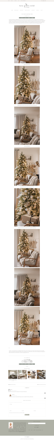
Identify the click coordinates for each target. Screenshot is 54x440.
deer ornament (31, 105)
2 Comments (27, 366)
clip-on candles (30, 227)
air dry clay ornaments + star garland (23, 227)
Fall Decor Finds (31, 379)
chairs (24, 64)
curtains (27, 64)
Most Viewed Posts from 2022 (42, 384)
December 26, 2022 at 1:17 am (13, 390)
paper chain (35, 105)
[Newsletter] (43, 0)
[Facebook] (41, 0)
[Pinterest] (42, 0)
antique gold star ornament (21, 105)
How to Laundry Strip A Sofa (22, 379)
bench (29, 64)
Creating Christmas (13, 384)
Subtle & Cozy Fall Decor (41, 379)
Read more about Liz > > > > (22, 431)
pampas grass (34, 227)
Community (25, 361)
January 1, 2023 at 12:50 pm (14, 395)
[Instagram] (44, 0)
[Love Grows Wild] (27, 5)
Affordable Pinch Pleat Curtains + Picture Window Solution (13, 380)
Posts (25, 360)
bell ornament (27, 105)
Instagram (31, 361)
